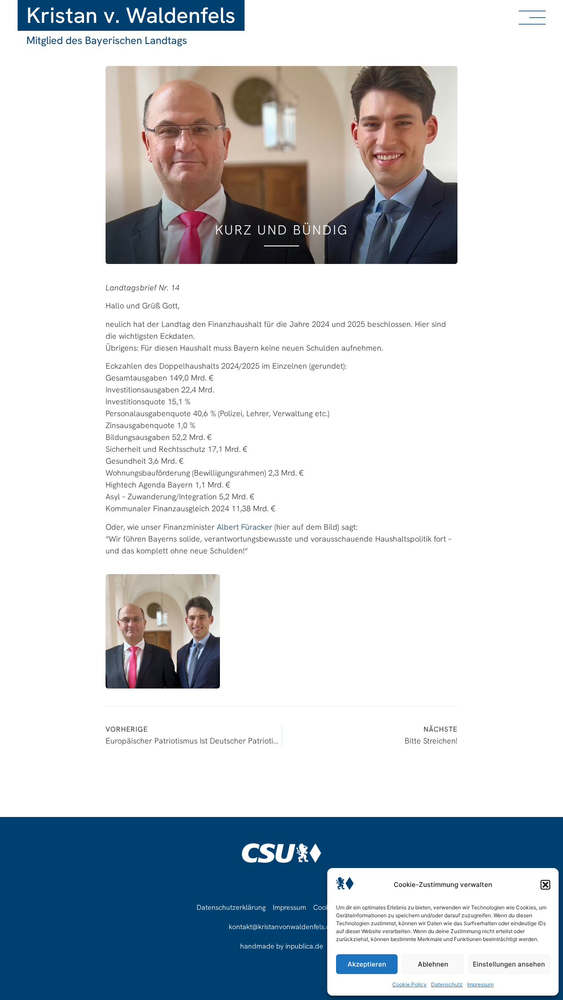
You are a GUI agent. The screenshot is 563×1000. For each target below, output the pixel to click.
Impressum (480, 984)
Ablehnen (433, 964)
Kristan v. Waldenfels (131, 15)
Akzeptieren (366, 964)
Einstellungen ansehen (509, 964)
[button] (545, 884)
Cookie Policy (409, 984)
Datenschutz (447, 984)
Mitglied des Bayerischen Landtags (106, 40)
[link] (244, 527)
